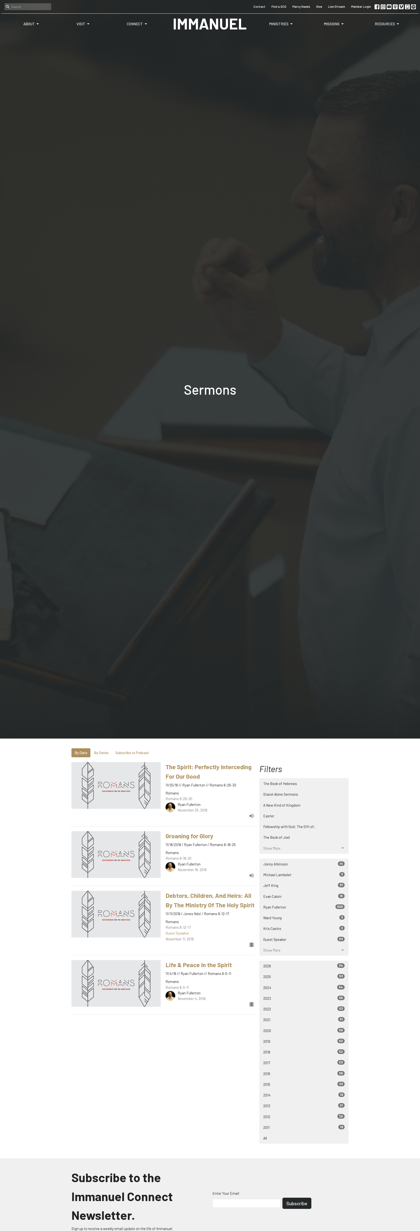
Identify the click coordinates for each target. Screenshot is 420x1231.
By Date (81, 752)
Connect (135, 24)
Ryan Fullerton (303, 907)
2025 (303, 976)
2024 (303, 987)
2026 (303, 965)
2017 (303, 1062)
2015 (303, 1084)
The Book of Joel (276, 837)
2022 (303, 1009)
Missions (332, 24)
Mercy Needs (301, 7)
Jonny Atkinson (303, 864)
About (29, 24)
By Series (101, 752)
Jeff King (303, 885)
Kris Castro (303, 928)
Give (319, 7)
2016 (303, 1073)
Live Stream (336, 7)
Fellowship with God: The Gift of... (289, 826)
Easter (268, 816)
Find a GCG (278, 7)
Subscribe (296, 1203)
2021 (303, 1019)
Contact (259, 7)
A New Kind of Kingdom (281, 805)
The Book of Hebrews (280, 783)
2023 (303, 998)
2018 (303, 1052)
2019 (303, 1041)
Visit (81, 24)
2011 (303, 1127)
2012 (303, 1116)
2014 (303, 1095)
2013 (303, 1105)
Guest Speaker (303, 939)
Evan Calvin (303, 896)
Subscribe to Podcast (132, 752)
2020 (303, 1030)
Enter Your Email (225, 1193)
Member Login (361, 7)
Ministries (279, 24)
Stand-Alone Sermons (280, 794)
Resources (385, 24)
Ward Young (303, 917)
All (265, 1138)
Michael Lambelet (303, 874)
